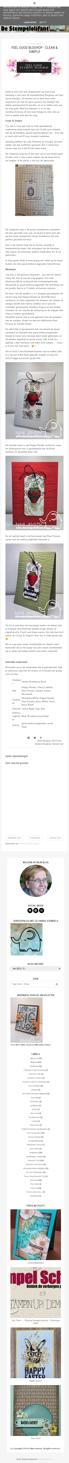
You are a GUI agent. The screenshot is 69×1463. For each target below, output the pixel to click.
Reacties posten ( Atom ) (29, 843)
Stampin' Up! (57, 744)
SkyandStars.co (45, 1459)
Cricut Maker (34, 1086)
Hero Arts (34, 1113)
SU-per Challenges (34, 1172)
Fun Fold (34, 1097)
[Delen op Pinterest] (40, 738)
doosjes (34, 1089)
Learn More (30, 22)
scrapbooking (34, 1141)
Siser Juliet (34, 1148)
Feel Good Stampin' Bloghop (34, 1093)
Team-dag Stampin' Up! (34, 1176)
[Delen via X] (35, 738)
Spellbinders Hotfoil (34, 1156)
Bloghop (47, 740)
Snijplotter (33, 1152)
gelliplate (35, 1105)
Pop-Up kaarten (34, 1133)
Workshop (34, 1196)
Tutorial (33, 1188)
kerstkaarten (34, 1117)
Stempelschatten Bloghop (34, 1168)
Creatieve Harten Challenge (34, 1082)
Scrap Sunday (34, 1137)
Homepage (35, 838)
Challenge (34, 1066)
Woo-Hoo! (36, 1438)
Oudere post (55, 838)
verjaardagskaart (36, 1262)
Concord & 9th (34, 1074)
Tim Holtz (34, 1184)
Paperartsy (34, 1125)
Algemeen (34, 1058)
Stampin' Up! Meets (34, 1164)
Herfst (34, 1109)
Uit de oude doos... (34, 1192)
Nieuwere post (15, 838)
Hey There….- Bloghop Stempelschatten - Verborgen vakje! (36, 1321)
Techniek (34, 1180)
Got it (42, 22)
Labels (34, 1121)
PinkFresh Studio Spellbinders (34, 1129)
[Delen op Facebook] (28, 738)
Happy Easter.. (36, 1380)
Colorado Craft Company (34, 1070)
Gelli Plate (34, 1101)
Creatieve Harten (34, 1078)
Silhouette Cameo (34, 1144)
